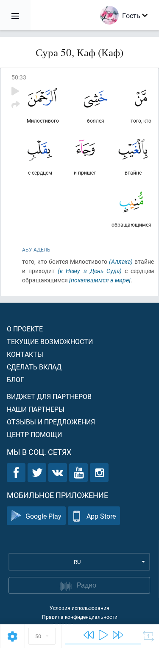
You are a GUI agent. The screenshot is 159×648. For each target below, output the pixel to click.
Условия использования (79, 607)
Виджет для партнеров (49, 396)
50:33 (18, 77)
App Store (101, 515)
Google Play (43, 515)
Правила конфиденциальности (79, 616)
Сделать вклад (34, 366)
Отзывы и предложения (51, 421)
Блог (15, 379)
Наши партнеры (35, 409)
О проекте (25, 328)
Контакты (25, 354)
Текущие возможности (50, 341)
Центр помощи (34, 434)
